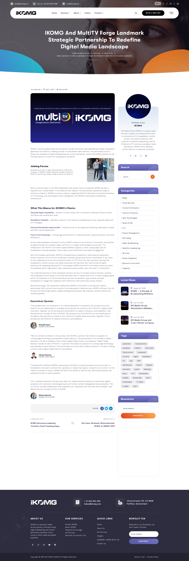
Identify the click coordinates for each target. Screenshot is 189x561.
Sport (148, 378)
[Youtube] (178, 4)
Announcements (140, 344)
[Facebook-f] (163, 4)
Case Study (149, 348)
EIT (124, 361)
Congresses (142, 352)
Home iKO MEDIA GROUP (80, 53)
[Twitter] (106, 408)
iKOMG (33, 149)
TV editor (140, 382)
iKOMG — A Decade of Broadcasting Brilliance (142, 292)
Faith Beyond (127, 365)
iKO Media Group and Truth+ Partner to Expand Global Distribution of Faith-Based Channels (143, 321)
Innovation (126, 369)
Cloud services (128, 352)
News (125, 373)
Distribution (146, 356)
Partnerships (143, 373)
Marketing (147, 369)
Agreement (126, 344)
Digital (136, 356)
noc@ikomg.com (72, 4)
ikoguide (149, 365)
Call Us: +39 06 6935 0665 (47, 4)
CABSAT (138, 348)
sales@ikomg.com (21, 4)
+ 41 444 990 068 (92, 501)
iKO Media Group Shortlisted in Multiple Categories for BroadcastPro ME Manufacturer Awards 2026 (141, 307)
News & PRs (108, 53)
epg (131, 361)
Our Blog (97, 53)
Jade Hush (37, 89)
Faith (138, 361)
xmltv (135, 386)
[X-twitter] (174, 4)
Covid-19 (126, 356)
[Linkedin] (171, 4)
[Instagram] (167, 4)
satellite (125, 378)
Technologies (127, 382)
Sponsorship (137, 378)
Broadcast (126, 348)
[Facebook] (102, 408)
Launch (137, 369)
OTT (133, 373)
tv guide (125, 386)
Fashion (139, 365)
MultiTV (46, 151)
